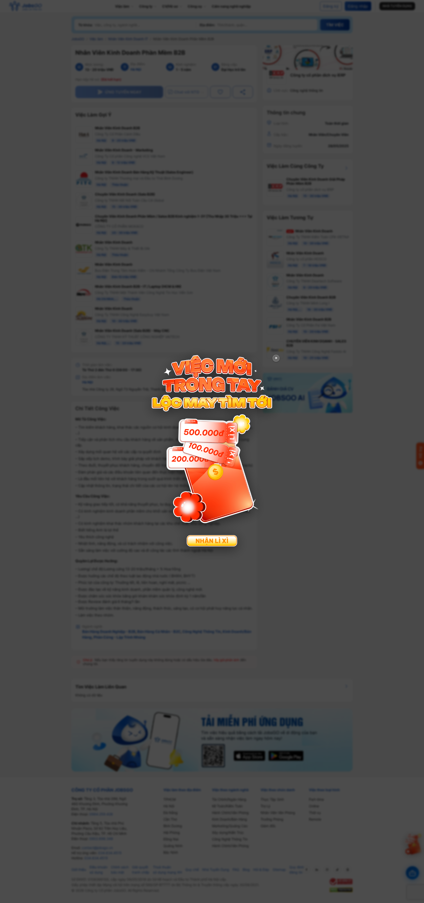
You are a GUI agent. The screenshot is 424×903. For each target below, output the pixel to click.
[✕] (212, 451)
